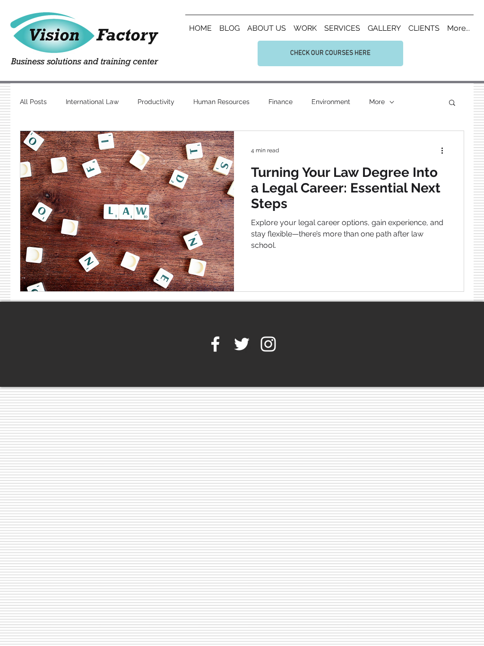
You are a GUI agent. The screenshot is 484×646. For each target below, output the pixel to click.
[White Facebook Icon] (215, 344)
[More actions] (445, 150)
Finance (280, 101)
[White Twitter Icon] (242, 344)
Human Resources (221, 101)
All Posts (33, 101)
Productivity (156, 101)
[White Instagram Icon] (268, 344)
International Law (92, 101)
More (377, 101)
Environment (330, 101)
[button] (452, 103)
